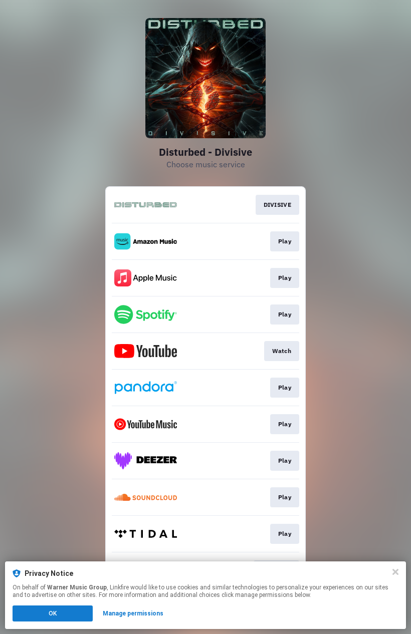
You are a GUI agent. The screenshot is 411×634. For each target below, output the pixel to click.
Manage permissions (133, 613)
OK (53, 613)
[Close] (395, 572)
